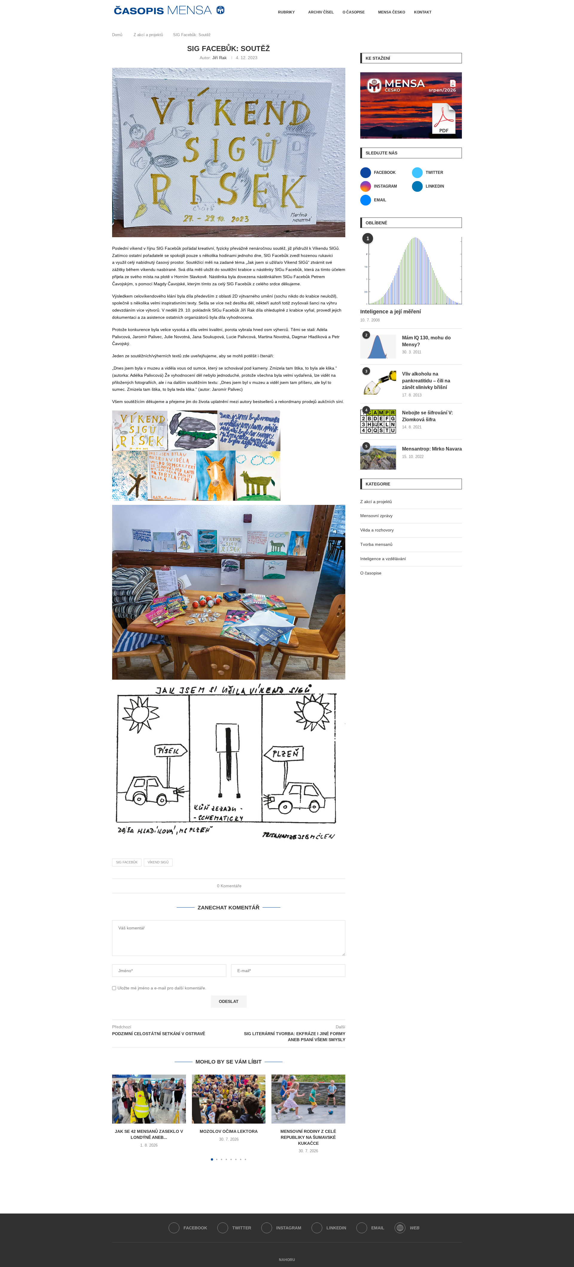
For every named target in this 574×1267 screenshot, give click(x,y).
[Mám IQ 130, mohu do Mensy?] (378, 347)
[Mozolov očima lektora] (229, 1099)
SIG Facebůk (127, 862)
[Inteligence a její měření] (411, 271)
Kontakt (422, 12)
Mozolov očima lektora (229, 1131)
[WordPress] (400, 1227)
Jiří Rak (219, 57)
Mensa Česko (391, 12)
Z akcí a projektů (148, 35)
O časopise (354, 12)
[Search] (448, 12)
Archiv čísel (321, 12)
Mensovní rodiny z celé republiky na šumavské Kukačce (308, 1137)
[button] (120, 1117)
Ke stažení (378, 58)
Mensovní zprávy (376, 515)
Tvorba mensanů (376, 544)
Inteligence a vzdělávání (383, 558)
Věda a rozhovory (377, 530)
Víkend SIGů (158, 862)
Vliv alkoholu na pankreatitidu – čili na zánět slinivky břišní (426, 380)
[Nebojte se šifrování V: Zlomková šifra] (378, 421)
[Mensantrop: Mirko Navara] (378, 458)
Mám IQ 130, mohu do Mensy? (426, 341)
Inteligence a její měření (390, 312)
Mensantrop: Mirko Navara (432, 448)
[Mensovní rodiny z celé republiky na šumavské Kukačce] (308, 1099)
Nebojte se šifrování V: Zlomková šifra (427, 416)
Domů (117, 35)
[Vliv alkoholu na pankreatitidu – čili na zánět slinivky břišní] (378, 383)
